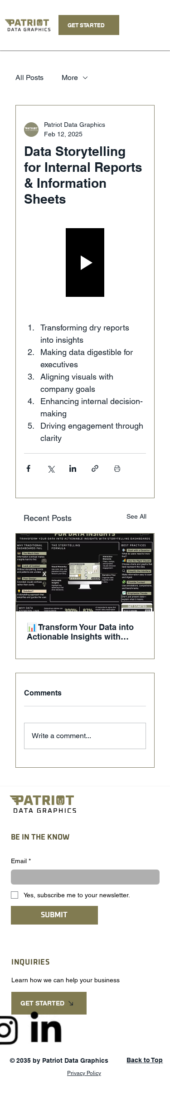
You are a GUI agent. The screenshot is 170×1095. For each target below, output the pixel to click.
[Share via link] (95, 468)
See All (136, 516)
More (70, 77)
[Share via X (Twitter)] (50, 468)
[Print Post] (117, 468)
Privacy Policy (84, 1073)
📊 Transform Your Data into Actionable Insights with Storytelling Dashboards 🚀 (80, 631)
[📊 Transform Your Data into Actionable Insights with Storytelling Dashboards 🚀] (85, 572)
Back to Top (144, 1060)
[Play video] (85, 262)
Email (21, 861)
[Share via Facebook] (28, 468)
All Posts (29, 77)
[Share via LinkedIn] (72, 468)
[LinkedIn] (45, 1029)
